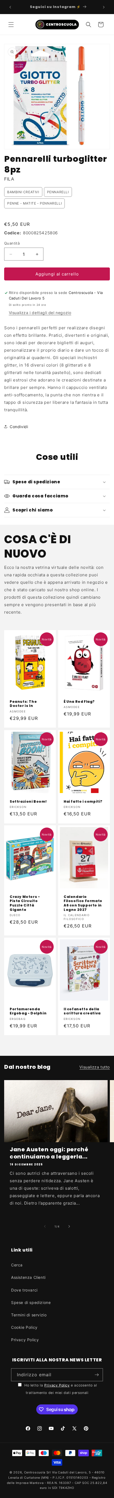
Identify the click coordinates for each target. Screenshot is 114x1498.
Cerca (17, 1265)
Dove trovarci (24, 1290)
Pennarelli (58, 192)
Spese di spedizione (31, 1302)
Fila (9, 179)
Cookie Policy (24, 1327)
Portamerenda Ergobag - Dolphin (28, 1011)
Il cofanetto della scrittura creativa (82, 1011)
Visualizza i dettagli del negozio (40, 312)
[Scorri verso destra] (69, 1226)
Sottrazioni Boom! (28, 801)
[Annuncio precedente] (10, 7)
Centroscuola (34, 1472)
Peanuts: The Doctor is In (23, 703)
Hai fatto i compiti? (83, 801)
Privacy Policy (25, 1339)
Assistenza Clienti (28, 1277)
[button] (11, 24)
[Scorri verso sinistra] (45, 1226)
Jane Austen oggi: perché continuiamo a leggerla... (49, 1153)
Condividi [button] (19, 426)
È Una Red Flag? (79, 701)
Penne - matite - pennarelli (34, 203)
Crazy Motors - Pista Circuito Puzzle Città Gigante (25, 903)
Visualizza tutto (94, 1067)
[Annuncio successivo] (104, 7)
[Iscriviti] (96, 1374)
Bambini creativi (23, 192)
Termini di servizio (28, 1315)
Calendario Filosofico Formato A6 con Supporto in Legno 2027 (83, 903)
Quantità (12, 243)
